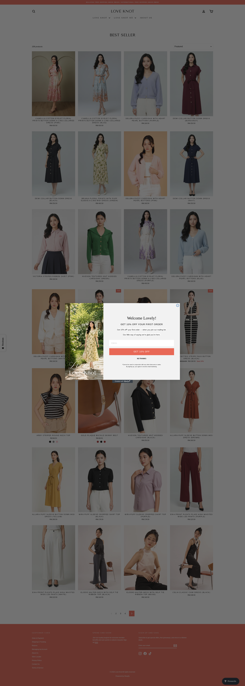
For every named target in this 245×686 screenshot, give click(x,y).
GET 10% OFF (142, 352)
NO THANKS (141, 358)
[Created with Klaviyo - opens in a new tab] (122, 381)
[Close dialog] (177, 305)
